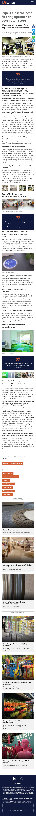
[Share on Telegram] (33, 40)
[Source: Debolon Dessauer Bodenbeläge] (5, 188)
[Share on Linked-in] (33, 33)
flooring (5, 480)
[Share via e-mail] (33, 44)
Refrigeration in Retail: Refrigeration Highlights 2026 (14, 721)
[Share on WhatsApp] (33, 37)
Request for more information (12, 463)
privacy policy (17, 801)
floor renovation (8, 491)
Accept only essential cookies (18, 810)
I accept (18, 806)
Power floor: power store (11, 530)
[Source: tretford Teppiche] (5, 375)
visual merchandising (10, 477)
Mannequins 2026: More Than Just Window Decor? (17, 762)
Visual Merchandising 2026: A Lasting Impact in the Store (17, 683)
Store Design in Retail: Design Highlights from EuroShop (17, 645)
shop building (7, 473)
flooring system (8, 484)
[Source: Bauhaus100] (31, 375)
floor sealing (7, 494)
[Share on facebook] (33, 26)
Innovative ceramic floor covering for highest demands (17, 566)
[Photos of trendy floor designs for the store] (18, 515)
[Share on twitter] (33, 30)
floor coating (7, 487)
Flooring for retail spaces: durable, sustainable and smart (14, 603)
